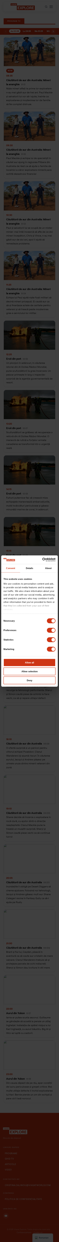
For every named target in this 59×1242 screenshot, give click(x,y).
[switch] (51, 630)
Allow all (29, 662)
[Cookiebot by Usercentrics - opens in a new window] (42, 560)
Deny (29, 680)
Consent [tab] (10, 568)
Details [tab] (29, 568)
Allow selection (29, 671)
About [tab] (48, 568)
